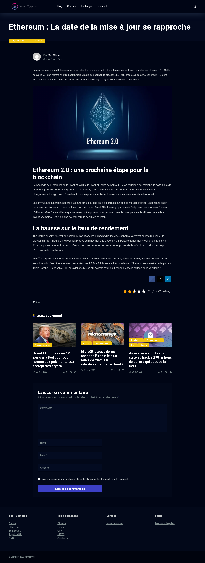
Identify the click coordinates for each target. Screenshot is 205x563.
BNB (11, 538)
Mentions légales (165, 523)
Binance (61, 523)
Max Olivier (54, 55)
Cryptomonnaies (19, 41)
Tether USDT (16, 530)
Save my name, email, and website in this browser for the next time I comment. (85, 479)
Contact (102, 6)
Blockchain (136, 340)
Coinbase (62, 538)
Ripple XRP (15, 534)
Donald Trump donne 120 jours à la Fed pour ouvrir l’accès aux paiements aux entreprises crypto (53, 359)
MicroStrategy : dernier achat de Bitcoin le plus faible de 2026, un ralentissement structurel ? (102, 357)
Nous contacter (114, 523)
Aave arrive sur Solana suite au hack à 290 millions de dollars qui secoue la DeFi (150, 359)
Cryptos (71, 6)
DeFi (133, 345)
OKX (59, 530)
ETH (38, 302)
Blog (59, 6)
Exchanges (87, 6)
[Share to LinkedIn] (168, 281)
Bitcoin (86, 343)
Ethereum (38, 41)
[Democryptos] (24, 5)
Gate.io (61, 527)
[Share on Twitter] (160, 281)
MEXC (60, 534)
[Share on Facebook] (152, 281)
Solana (144, 345)
